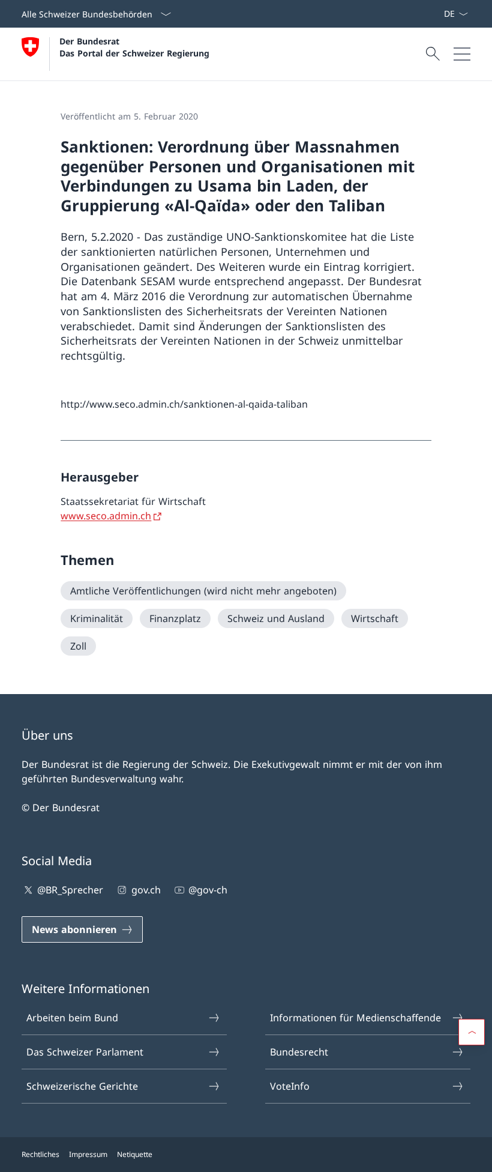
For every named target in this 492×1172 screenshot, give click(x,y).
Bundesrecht (299, 1052)
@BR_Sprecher (70, 889)
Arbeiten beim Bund (72, 1017)
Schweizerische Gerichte (82, 1086)
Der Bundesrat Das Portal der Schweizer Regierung (134, 46)
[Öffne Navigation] (462, 54)
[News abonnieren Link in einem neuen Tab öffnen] (438, 14)
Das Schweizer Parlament (84, 1052)
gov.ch (145, 889)
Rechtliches (40, 1154)
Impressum (88, 1154)
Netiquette (134, 1154)
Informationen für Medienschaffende (355, 1017)
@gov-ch (207, 889)
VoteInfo (290, 1086)
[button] (471, 1032)
